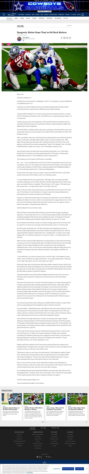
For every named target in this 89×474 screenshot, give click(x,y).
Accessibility (19, 445)
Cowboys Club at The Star (38, 443)
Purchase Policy (19, 438)
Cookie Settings (56, 468)
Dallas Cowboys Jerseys (70, 441)
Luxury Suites (54, 441)
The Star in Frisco (38, 438)
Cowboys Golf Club (38, 445)
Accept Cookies (79, 468)
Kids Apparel (70, 438)
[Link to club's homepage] (3, 14)
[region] (44, 469)
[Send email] (67, 38)
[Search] (71, 14)
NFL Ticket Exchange (54, 443)
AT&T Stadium (38, 436)
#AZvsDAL (20, 26)
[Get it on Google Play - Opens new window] (49, 457)
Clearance (70, 445)
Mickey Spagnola (26, 37)
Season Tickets (54, 436)
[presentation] (86, 422)
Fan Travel (54, 445)
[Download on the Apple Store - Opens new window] (39, 457)
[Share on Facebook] (62, 38)
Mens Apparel (70, 434)
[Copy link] (70, 38)
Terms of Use (19, 436)
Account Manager (54, 434)
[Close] (86, 468)
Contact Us (38, 441)
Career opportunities (19, 443)
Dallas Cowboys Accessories (70, 443)
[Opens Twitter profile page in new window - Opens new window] (23, 40)
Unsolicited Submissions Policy (19, 441)
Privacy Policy (19, 434)
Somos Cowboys (38, 448)
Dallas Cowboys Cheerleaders (37, 434)
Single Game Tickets (54, 438)
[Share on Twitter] (64, 38)
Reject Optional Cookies (68, 468)
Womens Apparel (70, 436)
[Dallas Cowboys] (44, 463)
